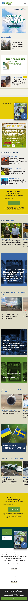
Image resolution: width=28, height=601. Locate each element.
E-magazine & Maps (14, 564)
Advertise (14, 566)
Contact (14, 573)
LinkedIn (14, 577)
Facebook (14, 581)
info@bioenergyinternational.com (14, 560)
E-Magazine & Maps (7, 532)
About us (13, 571)
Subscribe (7, 538)
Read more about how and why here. (14, 595)
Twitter (14, 579)
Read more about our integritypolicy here (16, 209)
